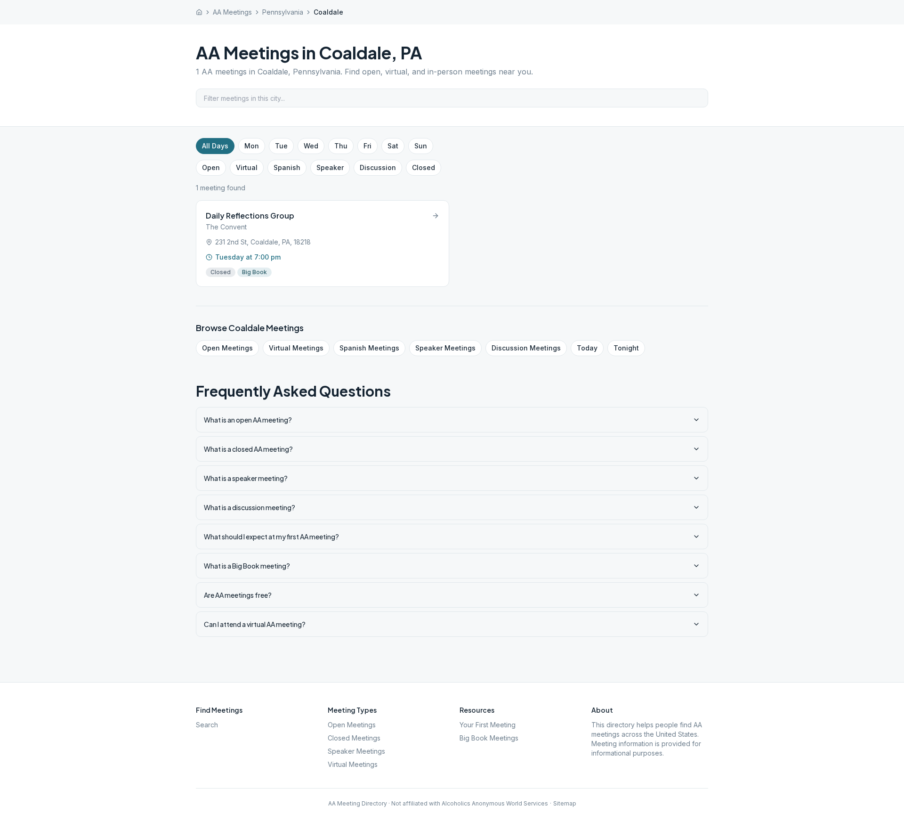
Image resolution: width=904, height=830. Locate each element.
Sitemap (564, 803)
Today (587, 348)
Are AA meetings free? (238, 595)
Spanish (287, 167)
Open (211, 167)
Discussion (378, 167)
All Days (215, 146)
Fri (367, 146)
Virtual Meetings (296, 348)
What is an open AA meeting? (248, 419)
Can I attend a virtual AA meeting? (255, 624)
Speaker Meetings (445, 348)
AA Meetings (232, 12)
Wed (311, 146)
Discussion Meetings (526, 348)
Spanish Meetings (369, 348)
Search (207, 725)
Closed (423, 167)
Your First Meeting (488, 725)
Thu (340, 146)
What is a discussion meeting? (249, 507)
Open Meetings (227, 348)
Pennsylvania (282, 12)
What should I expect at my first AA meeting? (271, 536)
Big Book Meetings (489, 738)
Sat (392, 146)
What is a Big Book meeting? (247, 565)
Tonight (626, 348)
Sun (420, 146)
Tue (281, 146)
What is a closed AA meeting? (248, 449)
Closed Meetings (354, 738)
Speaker (330, 167)
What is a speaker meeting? (246, 478)
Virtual (247, 167)
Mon (251, 146)
